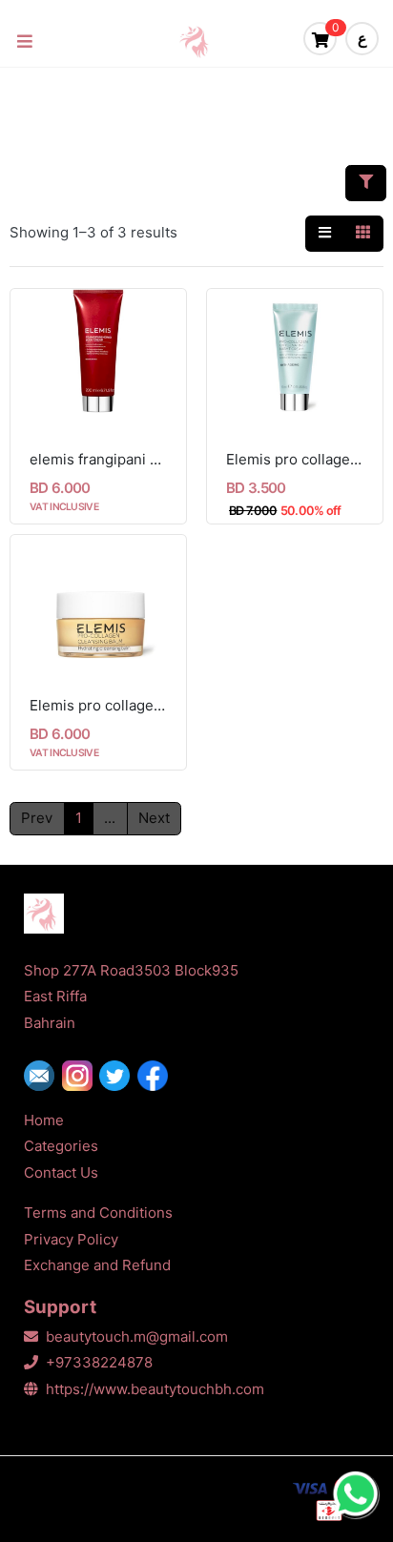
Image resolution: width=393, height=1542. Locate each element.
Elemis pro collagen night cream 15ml (294, 459)
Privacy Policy (71, 1239)
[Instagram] (81, 1075)
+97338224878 (99, 1362)
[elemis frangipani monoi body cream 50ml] (98, 360)
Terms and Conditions (98, 1212)
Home (44, 1120)
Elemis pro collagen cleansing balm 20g (98, 705)
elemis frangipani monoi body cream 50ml (98, 459)
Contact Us (61, 1172)
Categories (61, 1146)
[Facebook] (156, 1075)
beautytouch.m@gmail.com (137, 1336)
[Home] (199, 41)
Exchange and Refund (97, 1265)
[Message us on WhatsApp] (355, 1494)
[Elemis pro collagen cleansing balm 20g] (98, 606)
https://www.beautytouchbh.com (155, 1389)
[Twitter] (118, 1075)
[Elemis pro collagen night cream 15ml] (295, 360)
